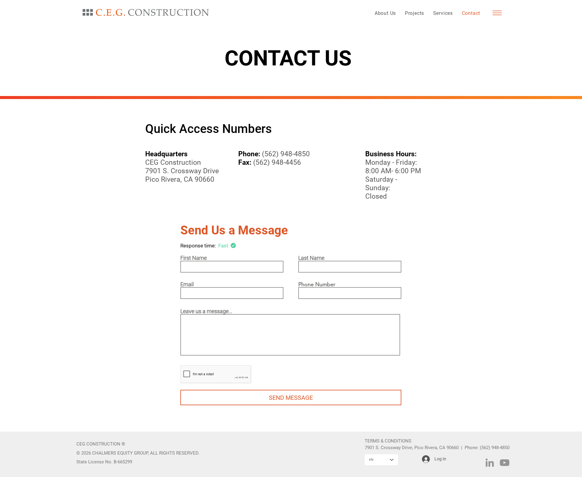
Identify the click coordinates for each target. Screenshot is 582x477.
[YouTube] (504, 463)
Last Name (311, 258)
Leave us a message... (206, 311)
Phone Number (316, 284)
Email (187, 284)
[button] (497, 13)
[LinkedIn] (490, 463)
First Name (193, 258)
